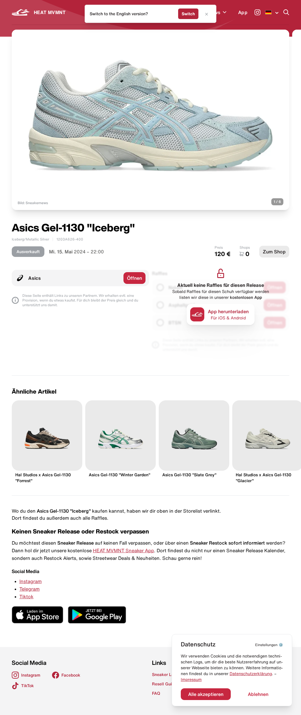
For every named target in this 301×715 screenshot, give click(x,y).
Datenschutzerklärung (251, 674)
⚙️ (269, 645)
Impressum (191, 679)
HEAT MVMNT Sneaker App (123, 550)
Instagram (30, 581)
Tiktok (26, 596)
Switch (188, 14)
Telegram (29, 589)
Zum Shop (274, 251)
